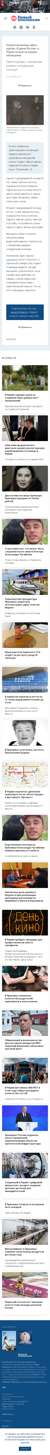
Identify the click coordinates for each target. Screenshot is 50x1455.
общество (11, 339)
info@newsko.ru (8, 1414)
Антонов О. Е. (22, 1401)
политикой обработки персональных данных (25, 1441)
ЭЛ (39, 1374)
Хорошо (25, 1449)
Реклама (5, 1426)
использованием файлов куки (24, 1436)
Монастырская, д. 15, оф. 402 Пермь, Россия (13, 1405)
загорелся (12, 259)
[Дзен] (14, 27)
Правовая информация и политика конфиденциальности (24, 1382)
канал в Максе (19, 312)
